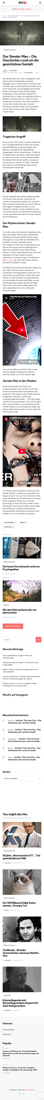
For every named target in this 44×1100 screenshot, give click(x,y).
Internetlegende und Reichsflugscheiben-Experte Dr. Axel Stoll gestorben (21, 1003)
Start (4, 16)
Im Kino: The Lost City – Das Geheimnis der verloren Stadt (24, 721)
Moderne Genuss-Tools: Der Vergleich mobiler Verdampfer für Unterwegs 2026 (20, 684)
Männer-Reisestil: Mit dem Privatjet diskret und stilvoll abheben (20, 670)
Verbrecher (9, 527)
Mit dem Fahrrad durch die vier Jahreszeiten (20, 611)
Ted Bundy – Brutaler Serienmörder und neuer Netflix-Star (21, 952)
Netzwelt (7, 995)
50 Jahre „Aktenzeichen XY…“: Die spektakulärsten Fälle (21, 857)
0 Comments (28, 73)
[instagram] (23, 1093)
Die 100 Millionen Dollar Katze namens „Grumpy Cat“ (19, 904)
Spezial (6, 605)
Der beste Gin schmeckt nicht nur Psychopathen (21, 568)
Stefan (6, 910)
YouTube (9, 260)
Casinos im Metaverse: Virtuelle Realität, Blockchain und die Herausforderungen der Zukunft (21, 677)
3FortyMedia (29, 1090)
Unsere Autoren (8, 1030)
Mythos (23, 522)
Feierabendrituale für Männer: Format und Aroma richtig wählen (20, 663)
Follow (23, 705)
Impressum (7, 1034)
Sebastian (13, 70)
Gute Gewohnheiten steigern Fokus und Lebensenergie (17, 656)
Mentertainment (10, 50)
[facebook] (20, 1093)
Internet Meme (10, 522)
